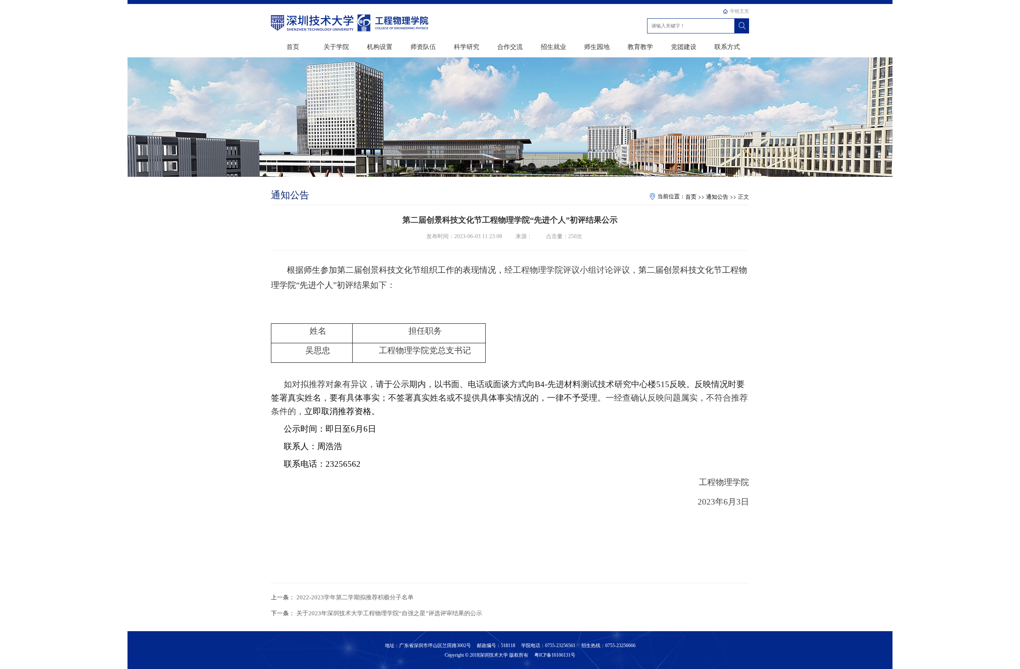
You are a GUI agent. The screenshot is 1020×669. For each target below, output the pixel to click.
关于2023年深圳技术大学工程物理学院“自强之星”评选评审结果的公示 (389, 613)
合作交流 (510, 46)
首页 (292, 46)
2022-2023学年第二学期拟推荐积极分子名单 (355, 597)
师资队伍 (423, 46)
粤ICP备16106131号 (554, 655)
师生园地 (597, 46)
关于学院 (336, 46)
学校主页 (739, 11)
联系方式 (727, 46)
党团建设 (683, 46)
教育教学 (640, 46)
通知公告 (717, 197)
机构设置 (379, 46)
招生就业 (553, 46)
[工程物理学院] (313, 22)
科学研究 (466, 46)
